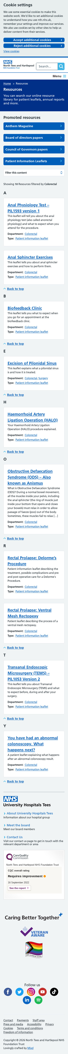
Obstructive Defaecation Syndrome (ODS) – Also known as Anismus (30, 477)
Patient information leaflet (32, 238)
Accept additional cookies (32, 40)
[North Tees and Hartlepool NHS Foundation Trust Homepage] (18, 64)
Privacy (49, 1024)
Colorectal (31, 233)
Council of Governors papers (26, 149)
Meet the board (18, 825)
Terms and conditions (30, 1028)
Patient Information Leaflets (26, 161)
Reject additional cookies (32, 46)
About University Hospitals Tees (30, 813)
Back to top (15, 289)
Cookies (8, 1028)
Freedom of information (18, 1032)
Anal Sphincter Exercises (30, 257)
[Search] (61, 66)
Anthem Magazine (19, 126)
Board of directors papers (24, 138)
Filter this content (16, 172)
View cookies (11, 51)
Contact (8, 1020)
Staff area (39, 1020)
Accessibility (34, 1024)
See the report (17, 888)
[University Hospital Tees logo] (27, 801)
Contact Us (14, 837)
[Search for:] (47, 66)
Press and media (13, 1024)
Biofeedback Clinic (25, 308)
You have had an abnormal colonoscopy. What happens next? (33, 744)
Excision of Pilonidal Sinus (32, 363)
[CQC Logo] (17, 859)
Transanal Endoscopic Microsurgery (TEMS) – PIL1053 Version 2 (29, 673)
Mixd (30, 1048)
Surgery (43, 378)
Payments (23, 1020)
